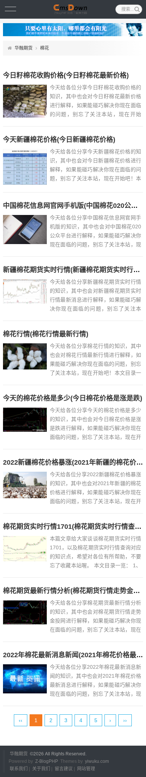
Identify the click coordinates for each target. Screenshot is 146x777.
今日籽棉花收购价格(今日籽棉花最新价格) (66, 75)
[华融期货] (73, 9)
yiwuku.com (97, 761)
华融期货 (24, 48)
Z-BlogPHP (46, 761)
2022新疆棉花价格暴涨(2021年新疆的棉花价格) (74, 462)
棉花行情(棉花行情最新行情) (45, 334)
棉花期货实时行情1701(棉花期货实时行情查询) (73, 526)
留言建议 (64, 768)
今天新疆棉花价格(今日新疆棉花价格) (59, 139)
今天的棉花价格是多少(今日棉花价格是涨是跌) (72, 398)
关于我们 (41, 768)
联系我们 (19, 768)
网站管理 (86, 768)
